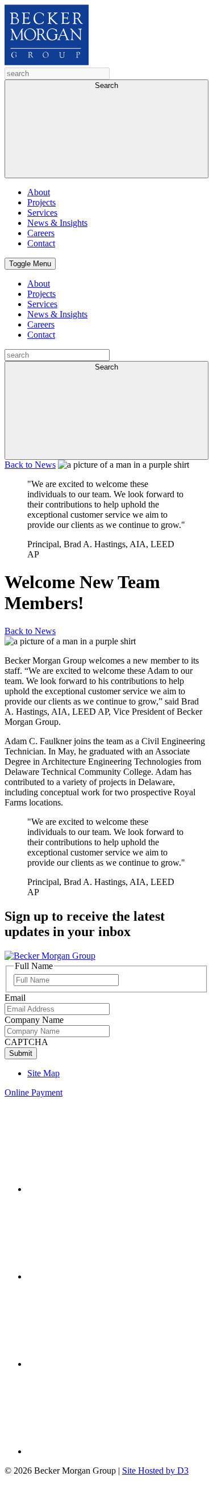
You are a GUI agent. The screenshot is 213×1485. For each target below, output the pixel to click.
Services (42, 212)
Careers (41, 233)
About (38, 192)
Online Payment (33, 1092)
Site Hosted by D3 (155, 1470)
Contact (41, 243)
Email (15, 997)
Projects (41, 202)
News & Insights (57, 223)
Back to (30, 464)
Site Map (43, 1073)
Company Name (34, 1020)
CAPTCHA (26, 1042)
